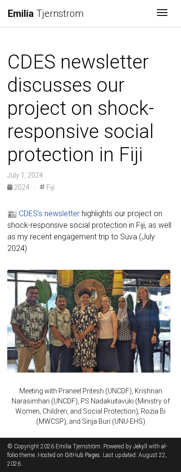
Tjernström (46, 13)
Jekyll (140, 446)
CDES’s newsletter (49, 213)
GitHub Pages (82, 455)
